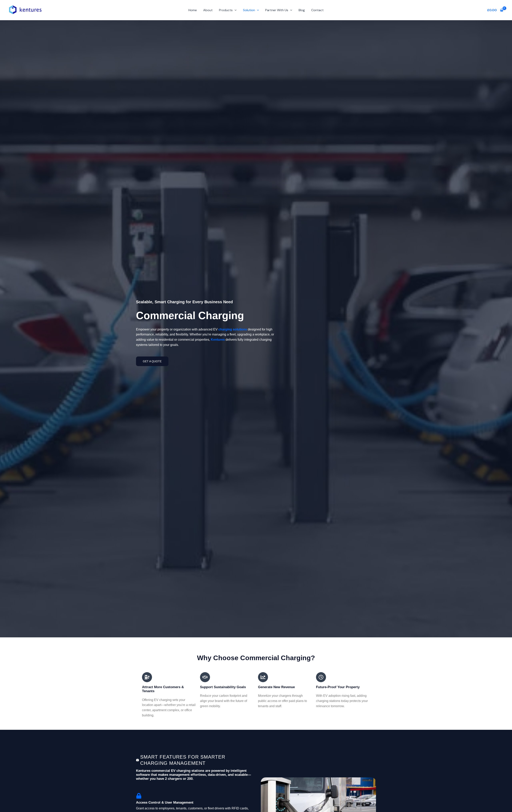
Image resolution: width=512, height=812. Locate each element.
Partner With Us (276, 10)
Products (226, 10)
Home (192, 10)
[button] (235, 10)
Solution (249, 10)
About (208, 10)
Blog (302, 10)
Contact (317, 10)
